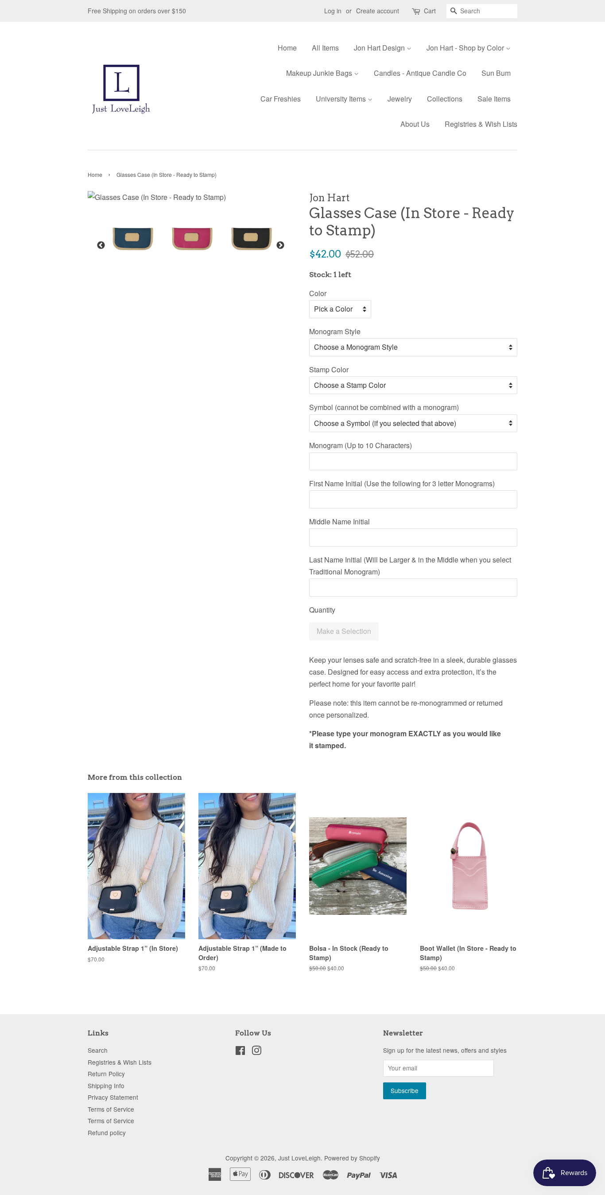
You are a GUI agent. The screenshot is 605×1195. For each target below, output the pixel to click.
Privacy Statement (113, 1097)
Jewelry (400, 99)
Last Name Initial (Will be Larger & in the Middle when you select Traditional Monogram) (410, 566)
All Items (325, 48)
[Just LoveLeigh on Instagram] (256, 1051)
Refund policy (107, 1132)
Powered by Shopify (352, 1157)
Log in (332, 10)
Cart (430, 10)
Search (98, 1050)
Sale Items (494, 99)
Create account (377, 10)
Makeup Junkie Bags (320, 73)
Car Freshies (280, 99)
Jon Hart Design (380, 48)
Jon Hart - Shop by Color (466, 48)
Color (317, 293)
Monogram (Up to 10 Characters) (360, 445)
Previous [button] (101, 245)
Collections (444, 99)
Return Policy (106, 1073)
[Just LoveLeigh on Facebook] (240, 1051)
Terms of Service (111, 1109)
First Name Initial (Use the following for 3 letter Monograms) (402, 483)
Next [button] (280, 245)
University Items (342, 99)
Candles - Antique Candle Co (420, 73)
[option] (126, 239)
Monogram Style (335, 331)
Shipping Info (106, 1085)
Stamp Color (329, 369)
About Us (415, 124)
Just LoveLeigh (299, 1157)
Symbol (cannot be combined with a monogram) (384, 407)
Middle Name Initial (339, 521)
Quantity (322, 610)
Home (287, 48)
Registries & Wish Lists (481, 124)
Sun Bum (496, 73)
